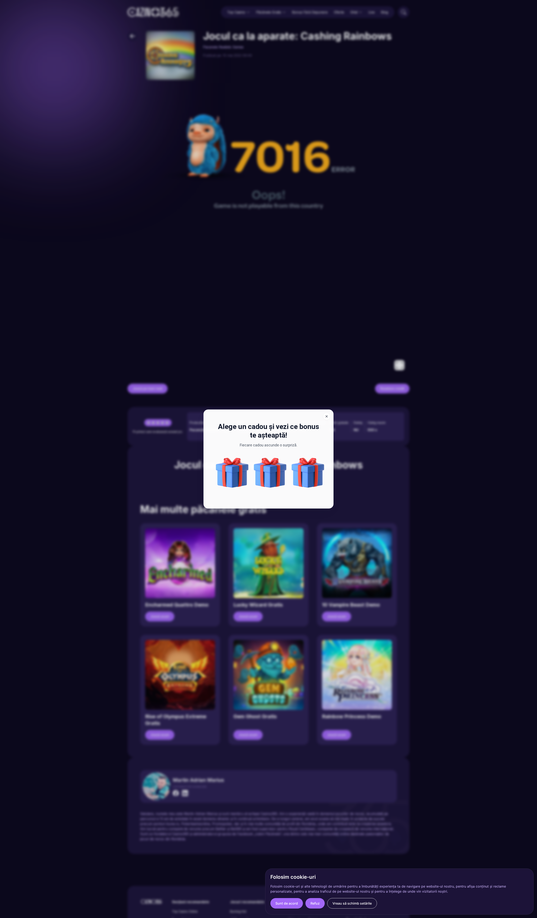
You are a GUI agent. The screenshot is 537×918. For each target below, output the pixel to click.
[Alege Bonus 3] (232, 472)
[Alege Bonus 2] (308, 472)
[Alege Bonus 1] (270, 472)
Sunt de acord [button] (286, 903)
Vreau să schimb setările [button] (352, 903)
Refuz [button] (315, 903)
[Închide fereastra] (326, 416)
